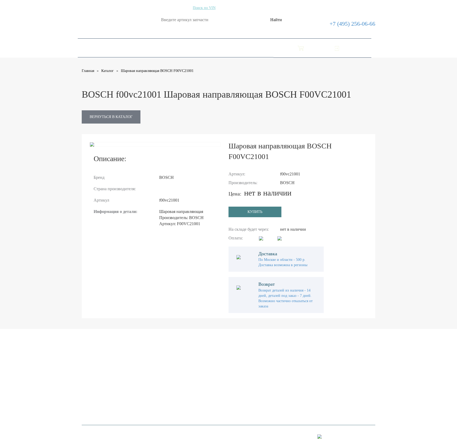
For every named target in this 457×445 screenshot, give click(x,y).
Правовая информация (102, 373)
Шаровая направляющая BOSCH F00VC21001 (157, 71)
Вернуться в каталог (111, 117)
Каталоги (92, 48)
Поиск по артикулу (172, 8)
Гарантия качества (98, 403)
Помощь (159, 48)
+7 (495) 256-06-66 (352, 23)
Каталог (107, 71)
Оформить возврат (195, 48)
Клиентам (91, 393)
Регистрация (193, 367)
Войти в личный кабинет (308, 346)
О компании (126, 48)
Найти (276, 19)
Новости (190, 377)
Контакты (249, 48)
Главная (88, 71)
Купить (255, 212)
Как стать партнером (100, 383)
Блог (226, 48)
